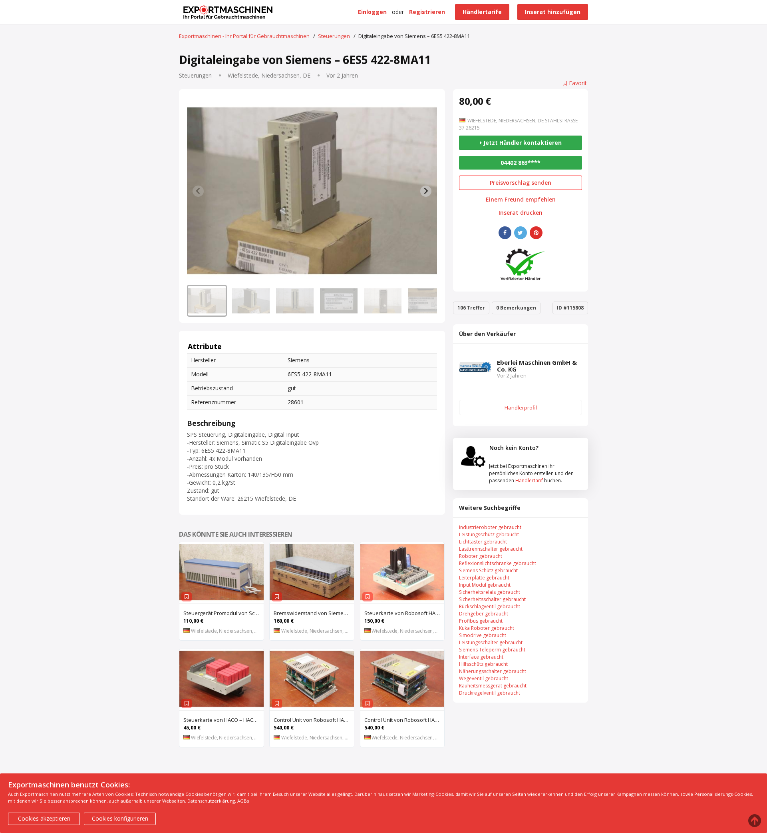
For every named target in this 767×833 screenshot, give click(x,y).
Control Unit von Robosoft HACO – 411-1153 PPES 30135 (314, 720)
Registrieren (427, 12)
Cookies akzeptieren (44, 818)
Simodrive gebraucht (482, 635)
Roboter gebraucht (480, 556)
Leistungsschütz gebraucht (489, 534)
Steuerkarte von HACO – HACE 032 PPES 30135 (223, 720)
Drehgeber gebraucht (483, 613)
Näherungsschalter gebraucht (492, 671)
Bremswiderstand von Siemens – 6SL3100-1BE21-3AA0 (314, 613)
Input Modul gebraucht (485, 584)
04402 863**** (520, 162)
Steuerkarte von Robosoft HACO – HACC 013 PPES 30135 (404, 613)
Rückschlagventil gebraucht (489, 606)
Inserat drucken (520, 212)
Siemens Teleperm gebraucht (492, 649)
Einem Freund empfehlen (521, 199)
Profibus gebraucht (481, 620)
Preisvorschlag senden (520, 182)
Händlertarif (529, 480)
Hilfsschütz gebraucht (483, 664)
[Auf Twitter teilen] (520, 232)
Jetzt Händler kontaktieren (522, 142)
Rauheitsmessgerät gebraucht (493, 685)
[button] (207, 301)
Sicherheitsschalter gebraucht (492, 599)
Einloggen (372, 12)
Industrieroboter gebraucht (490, 527)
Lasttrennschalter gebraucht (491, 548)
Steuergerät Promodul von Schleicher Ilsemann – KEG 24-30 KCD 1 (223, 613)
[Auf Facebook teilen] (505, 232)
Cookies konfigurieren (120, 818)
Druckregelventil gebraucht (489, 692)
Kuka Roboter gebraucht (486, 628)
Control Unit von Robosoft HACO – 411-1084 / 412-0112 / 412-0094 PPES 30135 (404, 720)
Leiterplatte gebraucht (484, 577)
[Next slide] (425, 191)
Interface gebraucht (481, 656)
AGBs (243, 801)
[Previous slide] (198, 191)
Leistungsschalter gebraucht (491, 642)
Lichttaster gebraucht (483, 541)
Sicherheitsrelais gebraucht (489, 592)
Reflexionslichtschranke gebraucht (497, 563)
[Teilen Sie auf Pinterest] (536, 232)
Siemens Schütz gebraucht (488, 570)
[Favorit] (186, 596)
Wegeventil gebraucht (483, 678)
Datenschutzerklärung (211, 801)
